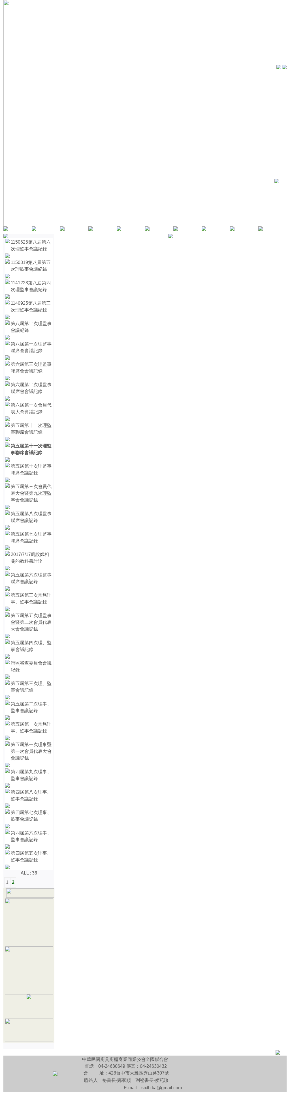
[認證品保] (260, 229)
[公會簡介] (34, 229)
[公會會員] (147, 229)
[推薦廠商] (204, 229)
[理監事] (90, 229)
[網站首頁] (5, 229)
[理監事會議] (29, 944)
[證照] (232, 229)
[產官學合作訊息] (29, 993)
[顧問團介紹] (119, 229)
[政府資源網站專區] (29, 1039)
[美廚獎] (29, 997)
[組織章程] (62, 229)
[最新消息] (175, 229)
